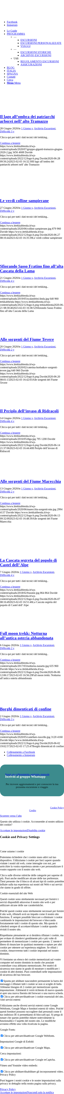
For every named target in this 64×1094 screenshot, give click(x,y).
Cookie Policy (57, 807)
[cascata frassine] (15, 553)
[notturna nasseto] (15, 626)
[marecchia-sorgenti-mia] (15, 474)
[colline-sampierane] (15, 193)
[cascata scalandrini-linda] (15, 259)
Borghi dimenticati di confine (25, 709)
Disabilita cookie (36, 830)
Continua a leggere (10, 143)
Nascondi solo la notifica (40, 1092)
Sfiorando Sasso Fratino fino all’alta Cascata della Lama (31, 268)
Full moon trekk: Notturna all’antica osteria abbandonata (26, 635)
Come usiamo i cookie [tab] (12, 851)
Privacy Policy (8, 1089)
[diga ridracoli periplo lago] (15, 403)
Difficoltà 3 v (7, 131)
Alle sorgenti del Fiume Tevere (27, 339)
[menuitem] (35, 30)
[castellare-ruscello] (15, 701)
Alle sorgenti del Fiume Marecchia (30, 481)
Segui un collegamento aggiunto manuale (27, 774)
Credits (32, 810)
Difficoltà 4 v (7, 281)
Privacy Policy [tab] (8, 1074)
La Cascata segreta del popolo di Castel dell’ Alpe (28, 562)
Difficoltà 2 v (7, 210)
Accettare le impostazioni (13, 830)
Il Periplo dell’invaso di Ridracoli (29, 411)
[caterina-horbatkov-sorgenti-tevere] (15, 332)
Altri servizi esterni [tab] (10, 999)
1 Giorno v (27, 128)
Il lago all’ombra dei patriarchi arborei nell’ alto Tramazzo (27, 118)
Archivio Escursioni (44, 128)
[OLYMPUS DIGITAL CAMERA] (15, 109)
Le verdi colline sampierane (24, 200)
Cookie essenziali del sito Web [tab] (16, 893)
